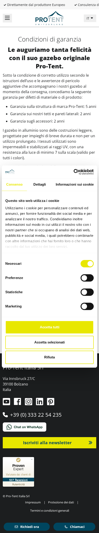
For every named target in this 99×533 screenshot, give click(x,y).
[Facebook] (18, 403)
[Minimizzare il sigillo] (31, 459)
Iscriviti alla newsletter (47, 442)
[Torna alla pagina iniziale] (49, 17)
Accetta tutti (49, 327)
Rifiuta (49, 357)
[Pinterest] (50, 403)
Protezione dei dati (61, 502)
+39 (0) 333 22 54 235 (36, 414)
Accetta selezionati (49, 342)
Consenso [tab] (14, 184)
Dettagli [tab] (39, 184)
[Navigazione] (7, 18)
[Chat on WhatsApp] (49, 427)
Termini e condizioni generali (49, 510)
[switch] (87, 278)
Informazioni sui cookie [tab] (75, 184)
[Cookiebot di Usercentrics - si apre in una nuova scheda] (73, 172)
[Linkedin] (40, 403)
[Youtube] (7, 403)
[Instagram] (29, 403)
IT (88, 18)
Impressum (33, 502)
